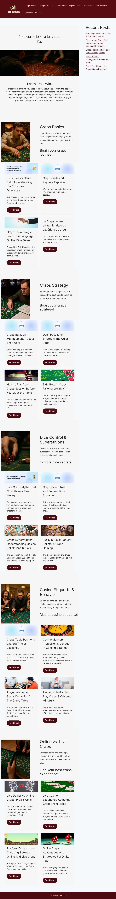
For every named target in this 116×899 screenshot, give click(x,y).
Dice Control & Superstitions (68, 6)
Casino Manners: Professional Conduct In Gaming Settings (56, 643)
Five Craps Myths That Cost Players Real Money (21, 491)
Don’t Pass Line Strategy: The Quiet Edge (55, 338)
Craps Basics (30, 6)
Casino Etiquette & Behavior (95, 6)
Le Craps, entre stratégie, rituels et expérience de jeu (55, 225)
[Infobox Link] (59, 154)
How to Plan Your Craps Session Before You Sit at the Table (21, 388)
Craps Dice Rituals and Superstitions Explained (54, 491)
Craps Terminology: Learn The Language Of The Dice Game (20, 236)
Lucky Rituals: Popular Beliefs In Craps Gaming (57, 544)
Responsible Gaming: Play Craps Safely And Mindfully (57, 696)
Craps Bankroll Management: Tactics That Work (21, 338)
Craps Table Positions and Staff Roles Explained (21, 643)
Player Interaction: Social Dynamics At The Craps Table (19, 696)
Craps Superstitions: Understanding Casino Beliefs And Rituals (21, 544)
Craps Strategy (46, 6)
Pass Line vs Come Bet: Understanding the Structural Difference (96, 43)
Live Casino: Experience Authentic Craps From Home (56, 799)
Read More (14, 210)
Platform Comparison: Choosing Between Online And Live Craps (21, 852)
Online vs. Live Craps (33, 12)
